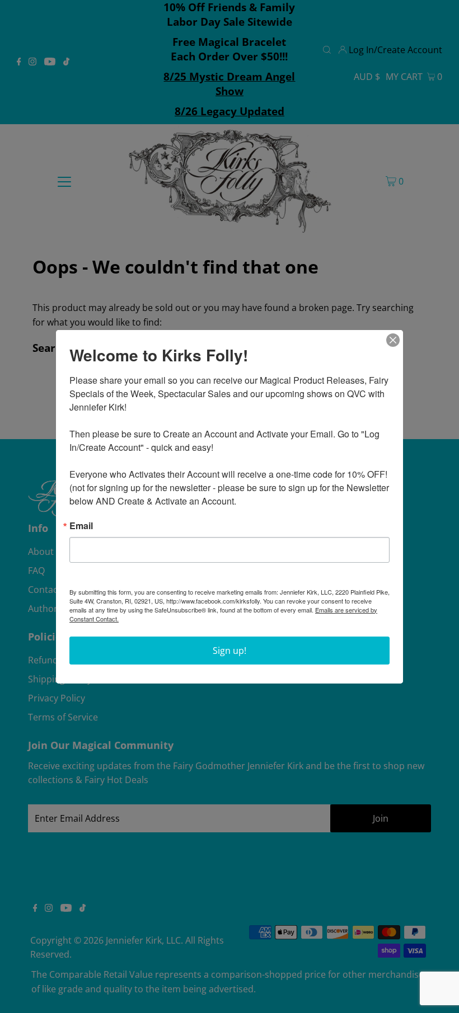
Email (81, 525)
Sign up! (229, 650)
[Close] (393, 340)
